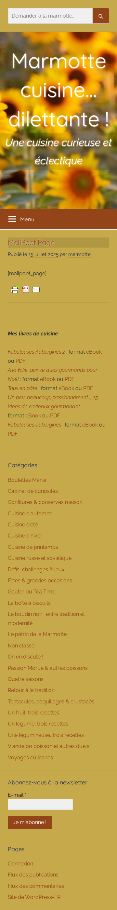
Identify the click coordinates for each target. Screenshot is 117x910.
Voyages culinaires (30, 757)
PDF (20, 361)
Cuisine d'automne (30, 513)
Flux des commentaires (36, 886)
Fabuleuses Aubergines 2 (36, 352)
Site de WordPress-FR (34, 897)
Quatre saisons (26, 679)
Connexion (20, 864)
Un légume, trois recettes (38, 724)
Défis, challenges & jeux (36, 569)
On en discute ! (25, 657)
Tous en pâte (22, 388)
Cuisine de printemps (33, 547)
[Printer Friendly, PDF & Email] (26, 289)
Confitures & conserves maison (45, 502)
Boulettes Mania (27, 480)
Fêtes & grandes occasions (40, 580)
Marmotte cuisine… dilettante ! (58, 89)
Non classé (21, 646)
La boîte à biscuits (29, 603)
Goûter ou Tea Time (31, 592)
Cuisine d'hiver (25, 536)
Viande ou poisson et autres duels (48, 746)
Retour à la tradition (31, 690)
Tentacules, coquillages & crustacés (51, 702)
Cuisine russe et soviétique (40, 558)
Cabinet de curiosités (33, 491)
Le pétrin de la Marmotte (37, 634)
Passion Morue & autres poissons (48, 668)
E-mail (17, 795)
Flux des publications (33, 875)
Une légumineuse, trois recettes (46, 735)
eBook (94, 352)
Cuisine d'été (23, 525)
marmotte (79, 254)
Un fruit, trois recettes (33, 713)
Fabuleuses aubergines (34, 425)
